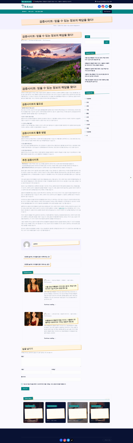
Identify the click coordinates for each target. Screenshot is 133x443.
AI (87, 137)
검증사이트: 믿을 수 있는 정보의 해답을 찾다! (68, 27)
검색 (87, 38)
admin (25, 42)
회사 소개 (31, 13)
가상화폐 (88, 100)
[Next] (109, 400)
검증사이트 (62, 210)
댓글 (22, 358)
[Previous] (106, 400)
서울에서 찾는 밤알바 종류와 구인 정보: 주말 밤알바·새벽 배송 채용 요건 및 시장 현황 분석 (99, 414)
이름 (22, 371)
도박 (87, 119)
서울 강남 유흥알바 (56, 282)
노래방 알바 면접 (55, 315)
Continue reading (49, 306)
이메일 (54, 371)
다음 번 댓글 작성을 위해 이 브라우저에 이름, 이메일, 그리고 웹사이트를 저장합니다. (44, 385)
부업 (87, 122)
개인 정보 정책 (39, 13)
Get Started (107, 13)
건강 (87, 104)
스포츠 (88, 126)
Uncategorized (32, 42)
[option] (33, 414)
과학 (87, 107)
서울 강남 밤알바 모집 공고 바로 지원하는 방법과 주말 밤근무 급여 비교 (77, 415)
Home (55, 27)
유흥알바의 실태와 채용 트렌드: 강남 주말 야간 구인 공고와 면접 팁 (33, 415)
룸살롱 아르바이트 (65, 315)
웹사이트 (23, 378)
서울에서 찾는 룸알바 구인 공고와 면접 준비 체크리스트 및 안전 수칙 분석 (55, 415)
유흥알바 (64, 282)
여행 (87, 130)
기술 (87, 111)
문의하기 (24, 13)
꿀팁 (87, 115)
